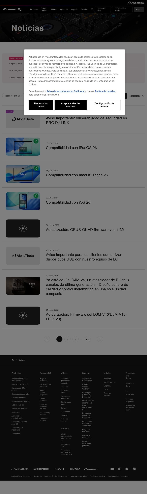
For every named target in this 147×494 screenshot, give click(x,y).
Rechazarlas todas (41, 105)
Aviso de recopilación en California (65, 91)
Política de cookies (105, 91)
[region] (74, 82)
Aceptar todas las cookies (70, 105)
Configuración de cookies (104, 105)
